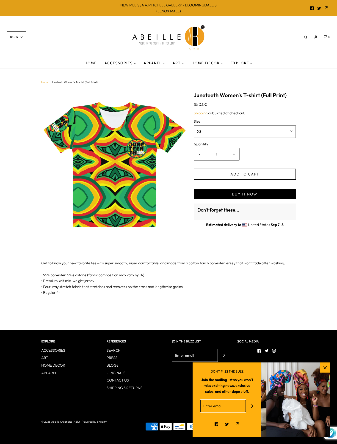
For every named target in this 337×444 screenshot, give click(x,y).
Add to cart (244, 174)
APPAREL (49, 372)
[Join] (224, 355)
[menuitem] (90, 62)
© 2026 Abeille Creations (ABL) (60, 421)
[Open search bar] (305, 36)
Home (44, 82)
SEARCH (114, 350)
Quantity (201, 144)
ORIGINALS (116, 372)
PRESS (112, 357)
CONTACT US (118, 380)
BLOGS (113, 365)
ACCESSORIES (53, 350)
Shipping (200, 113)
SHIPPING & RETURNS (124, 387)
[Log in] (316, 37)
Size (197, 121)
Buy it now (244, 194)
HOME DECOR (53, 365)
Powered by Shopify (94, 421)
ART (44, 357)
